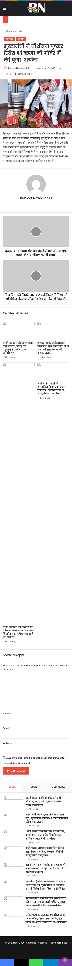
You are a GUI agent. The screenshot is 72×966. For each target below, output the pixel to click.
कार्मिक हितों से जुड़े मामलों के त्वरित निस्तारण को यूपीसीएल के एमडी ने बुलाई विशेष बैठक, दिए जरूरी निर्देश (46, 885)
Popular (33, 786)
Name (7, 713)
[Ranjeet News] (36, 8)
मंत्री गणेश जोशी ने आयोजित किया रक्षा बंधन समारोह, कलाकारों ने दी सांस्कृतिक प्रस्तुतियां (51, 388)
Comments (58, 786)
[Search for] (67, 9)
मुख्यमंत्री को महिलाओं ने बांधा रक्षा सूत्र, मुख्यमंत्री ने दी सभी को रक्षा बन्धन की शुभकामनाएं (53, 348)
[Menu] (4, 9)
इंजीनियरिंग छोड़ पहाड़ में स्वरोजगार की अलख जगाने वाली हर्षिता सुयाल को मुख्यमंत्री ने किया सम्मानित (46, 901)
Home (9, 31)
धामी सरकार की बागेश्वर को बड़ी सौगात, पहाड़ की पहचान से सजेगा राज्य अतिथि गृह (18, 348)
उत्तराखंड (18, 31)
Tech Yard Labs (59, 942)
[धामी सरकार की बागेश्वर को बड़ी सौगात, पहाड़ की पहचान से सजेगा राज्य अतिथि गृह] (19, 331)
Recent (11, 786)
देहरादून (21, 38)
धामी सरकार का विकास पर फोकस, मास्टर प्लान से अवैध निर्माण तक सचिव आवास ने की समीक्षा (18, 632)
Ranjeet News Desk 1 (18, 68)
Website (7, 743)
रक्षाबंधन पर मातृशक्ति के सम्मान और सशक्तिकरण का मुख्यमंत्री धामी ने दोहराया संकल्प (46, 868)
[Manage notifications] (65, 960)
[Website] (36, 204)
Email (7, 728)
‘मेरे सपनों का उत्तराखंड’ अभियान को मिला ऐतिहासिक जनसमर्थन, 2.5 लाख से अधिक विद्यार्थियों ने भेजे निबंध (46, 918)
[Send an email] (30, 68)
